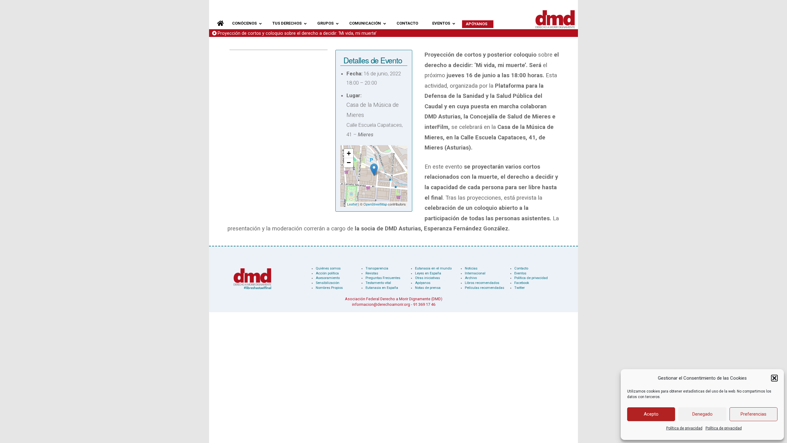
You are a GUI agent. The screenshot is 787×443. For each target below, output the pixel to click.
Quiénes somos (328, 268)
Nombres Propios (329, 288)
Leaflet (352, 204)
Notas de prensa (428, 288)
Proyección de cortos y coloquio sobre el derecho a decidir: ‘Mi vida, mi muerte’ (297, 33)
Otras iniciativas (427, 278)
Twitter (519, 288)
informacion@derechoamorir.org (381, 304)
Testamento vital (378, 283)
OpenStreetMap (375, 204)
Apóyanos (422, 283)
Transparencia (377, 268)
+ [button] (349, 153)
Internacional (475, 273)
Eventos (520, 273)
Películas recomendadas (484, 288)
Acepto (651, 414)
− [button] (349, 162)
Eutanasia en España (382, 288)
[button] (774, 378)
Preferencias (753, 414)
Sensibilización (327, 283)
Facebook (521, 283)
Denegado (702, 414)
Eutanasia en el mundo (433, 268)
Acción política (327, 273)
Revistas (372, 273)
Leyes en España (428, 273)
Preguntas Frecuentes (383, 278)
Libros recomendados (482, 283)
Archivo (471, 278)
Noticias (471, 268)
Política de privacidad (684, 428)
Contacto (521, 268)
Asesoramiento (328, 278)
